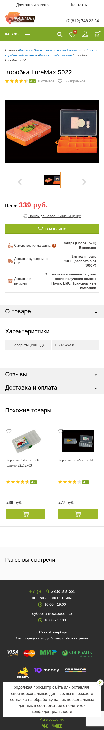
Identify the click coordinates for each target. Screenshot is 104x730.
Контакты (79, 5)
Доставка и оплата (32, 5)
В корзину (55, 229)
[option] (52, 180)
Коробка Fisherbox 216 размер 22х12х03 (23, 462)
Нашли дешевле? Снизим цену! (54, 216)
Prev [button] (20, 182)
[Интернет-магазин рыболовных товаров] (20, 19)
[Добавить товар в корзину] (25, 514)
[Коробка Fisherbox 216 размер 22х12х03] (25, 441)
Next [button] (84, 182)
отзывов (46, 81)
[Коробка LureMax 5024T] (78, 441)
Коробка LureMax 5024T (76, 460)
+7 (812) (82, 21)
